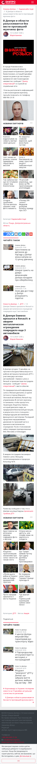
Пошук (11, 223)
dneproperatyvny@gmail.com (13, 742)
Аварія (26, 613)
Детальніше (24, 756)
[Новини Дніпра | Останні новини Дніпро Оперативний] (8, 2)
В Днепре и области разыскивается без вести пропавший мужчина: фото (18, 698)
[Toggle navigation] (32, 2)
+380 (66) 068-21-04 (9, 737)
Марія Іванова (16, 35)
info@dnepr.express (12, 740)
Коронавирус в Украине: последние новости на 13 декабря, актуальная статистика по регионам (18, 691)
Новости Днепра (10, 304)
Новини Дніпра (9, 9)
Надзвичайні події (26, 9)
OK (18, 761)
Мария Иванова (16, 339)
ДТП (21, 304)
